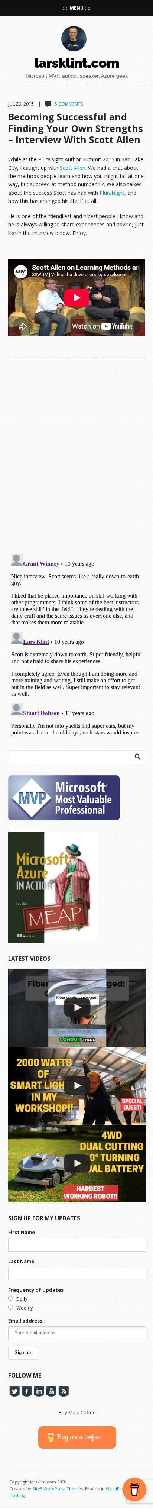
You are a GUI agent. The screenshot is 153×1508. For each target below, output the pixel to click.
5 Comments (69, 104)
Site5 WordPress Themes (57, 1488)
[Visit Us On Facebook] (26, 1391)
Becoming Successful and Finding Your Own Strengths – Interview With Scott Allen (75, 127)
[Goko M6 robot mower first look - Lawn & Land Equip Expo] (77, 1164)
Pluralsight (112, 192)
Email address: (26, 1320)
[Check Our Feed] (63, 1391)
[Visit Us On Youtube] (51, 1391)
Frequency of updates (36, 1289)
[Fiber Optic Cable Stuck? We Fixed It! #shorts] (77, 1008)
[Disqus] (76, 451)
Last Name (21, 1261)
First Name (21, 1232)
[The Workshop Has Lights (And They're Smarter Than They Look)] (77, 1086)
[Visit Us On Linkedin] (39, 1391)
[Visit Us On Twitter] (14, 1391)
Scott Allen (72, 167)
